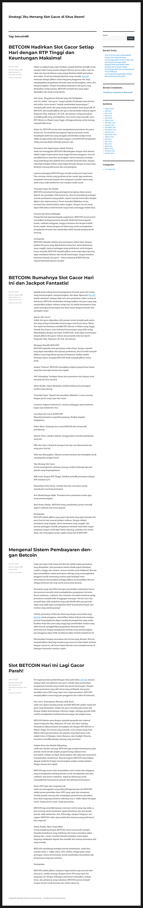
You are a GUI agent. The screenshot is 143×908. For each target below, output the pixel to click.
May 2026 (108, 116)
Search (105, 35)
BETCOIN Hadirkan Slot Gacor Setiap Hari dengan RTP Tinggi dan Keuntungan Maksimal (51, 52)
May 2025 (108, 144)
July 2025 (108, 139)
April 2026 (108, 118)
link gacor (19, 687)
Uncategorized (110, 169)
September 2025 (110, 134)
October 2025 (109, 132)
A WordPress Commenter (112, 92)
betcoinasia (13, 72)
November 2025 (110, 130)
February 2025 (110, 151)
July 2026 (108, 111)
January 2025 (109, 153)
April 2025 (108, 146)
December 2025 (110, 127)
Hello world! (128, 92)
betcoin (85, 76)
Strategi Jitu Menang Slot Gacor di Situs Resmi (46, 17)
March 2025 (109, 149)
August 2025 (109, 137)
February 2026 (110, 123)
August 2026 (109, 109)
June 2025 (108, 141)
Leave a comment (15, 78)
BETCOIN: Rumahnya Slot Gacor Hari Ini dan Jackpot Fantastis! (51, 280)
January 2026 (109, 125)
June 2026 (108, 113)
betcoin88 (18, 70)
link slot (19, 74)
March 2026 (109, 120)
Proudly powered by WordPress (54, 898)
